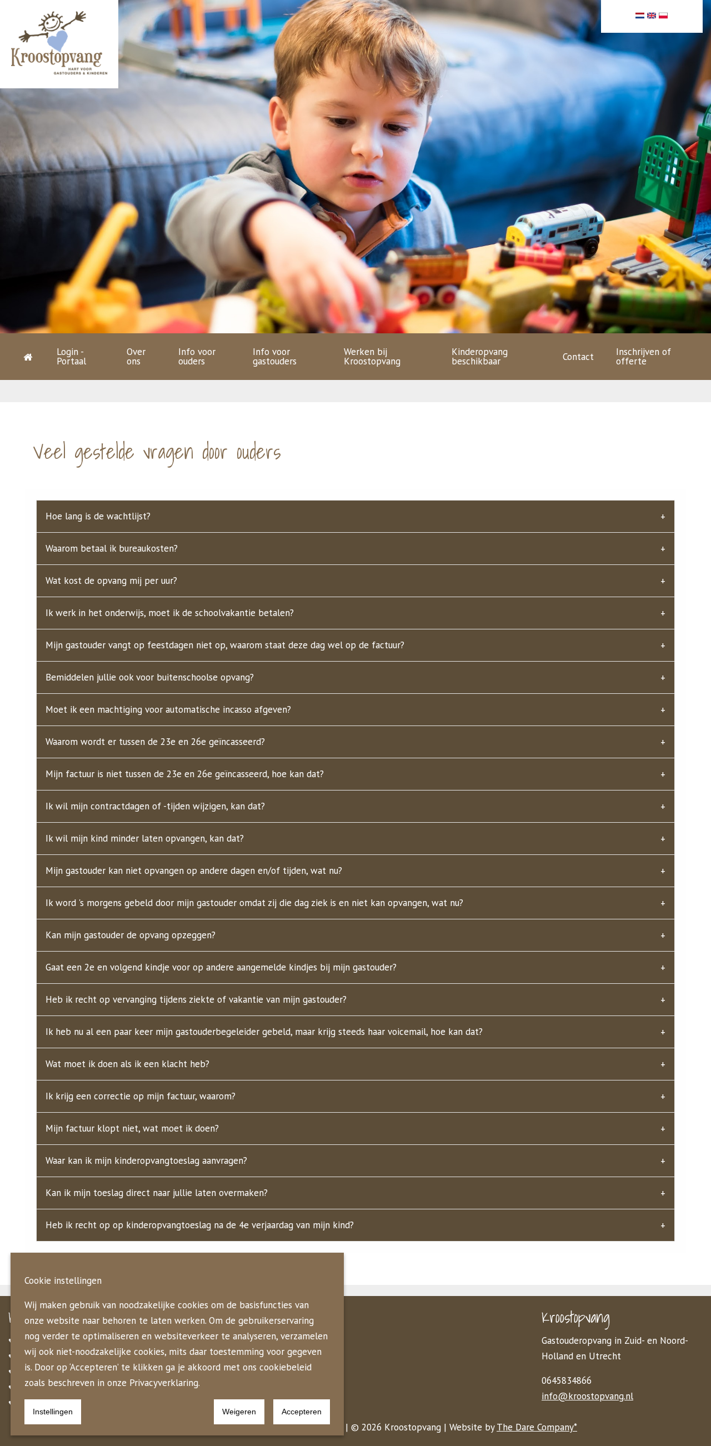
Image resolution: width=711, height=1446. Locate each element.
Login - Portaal (71, 356)
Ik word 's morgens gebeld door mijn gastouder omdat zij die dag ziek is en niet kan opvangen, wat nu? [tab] (254, 903)
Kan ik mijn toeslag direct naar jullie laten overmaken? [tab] (157, 1193)
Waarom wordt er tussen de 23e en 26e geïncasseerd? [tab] (155, 741)
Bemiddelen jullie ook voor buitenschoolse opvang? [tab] (150, 677)
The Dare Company (535, 1427)
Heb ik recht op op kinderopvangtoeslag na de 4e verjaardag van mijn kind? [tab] (200, 1225)
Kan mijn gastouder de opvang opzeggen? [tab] (131, 935)
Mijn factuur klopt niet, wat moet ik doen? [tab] (132, 1128)
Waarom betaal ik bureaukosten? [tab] (112, 548)
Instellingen (53, 1411)
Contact (578, 357)
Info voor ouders (197, 356)
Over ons (136, 356)
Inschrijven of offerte (643, 356)
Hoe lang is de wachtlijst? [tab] (98, 516)
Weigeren (239, 1411)
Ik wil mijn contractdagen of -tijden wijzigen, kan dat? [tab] (155, 806)
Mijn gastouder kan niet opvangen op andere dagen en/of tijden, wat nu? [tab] (194, 870)
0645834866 (567, 1380)
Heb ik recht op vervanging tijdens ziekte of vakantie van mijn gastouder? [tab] (196, 999)
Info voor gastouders (275, 356)
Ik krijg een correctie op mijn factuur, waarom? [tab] (141, 1096)
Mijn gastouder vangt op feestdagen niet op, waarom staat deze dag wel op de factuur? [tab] (225, 645)
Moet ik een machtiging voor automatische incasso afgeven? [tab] (168, 709)
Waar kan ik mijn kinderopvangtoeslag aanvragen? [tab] (146, 1160)
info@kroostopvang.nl (587, 1396)
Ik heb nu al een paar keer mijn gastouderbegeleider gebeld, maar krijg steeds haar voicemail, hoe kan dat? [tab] (264, 1031)
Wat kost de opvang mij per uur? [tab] (111, 580)
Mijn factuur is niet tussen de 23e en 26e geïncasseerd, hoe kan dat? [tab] (185, 774)
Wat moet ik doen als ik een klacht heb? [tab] (127, 1064)
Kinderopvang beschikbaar (480, 356)
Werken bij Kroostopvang (372, 356)
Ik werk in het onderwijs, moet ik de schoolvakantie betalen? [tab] (170, 613)
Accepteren (302, 1411)
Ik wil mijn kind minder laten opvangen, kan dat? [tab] (145, 838)
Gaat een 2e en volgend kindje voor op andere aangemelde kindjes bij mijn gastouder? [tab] (221, 967)
